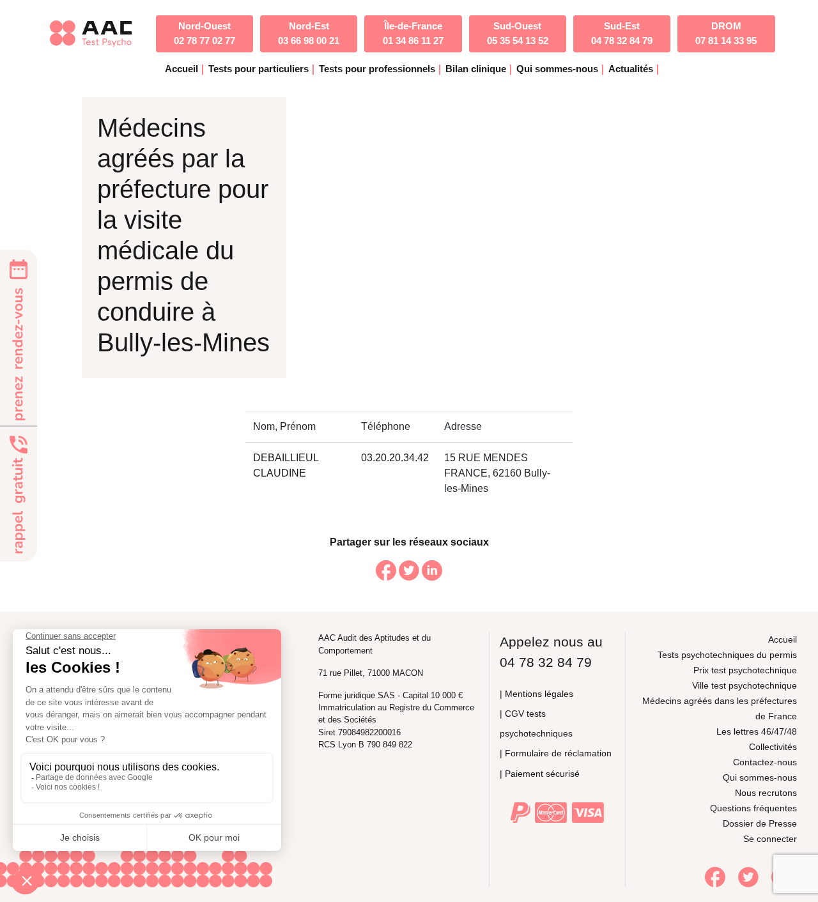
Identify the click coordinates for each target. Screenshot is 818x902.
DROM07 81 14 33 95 (726, 33)
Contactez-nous (765, 762)
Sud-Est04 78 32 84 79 (621, 33)
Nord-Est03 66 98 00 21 (308, 33)
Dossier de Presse (760, 823)
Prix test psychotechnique (745, 670)
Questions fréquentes (753, 808)
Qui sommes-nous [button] (557, 68)
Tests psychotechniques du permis (727, 655)
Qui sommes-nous (760, 777)
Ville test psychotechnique (744, 685)
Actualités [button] (630, 68)
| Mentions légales (536, 694)
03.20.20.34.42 (395, 457)
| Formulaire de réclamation (556, 753)
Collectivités (773, 747)
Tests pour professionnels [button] (377, 68)
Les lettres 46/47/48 (756, 731)
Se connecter (770, 839)
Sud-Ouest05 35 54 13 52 (517, 33)
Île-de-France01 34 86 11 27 (413, 33)
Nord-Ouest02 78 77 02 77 (204, 33)
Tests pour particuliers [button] (258, 68)
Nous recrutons (766, 793)
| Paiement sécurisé (540, 773)
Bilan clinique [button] (475, 68)
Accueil (181, 68)
